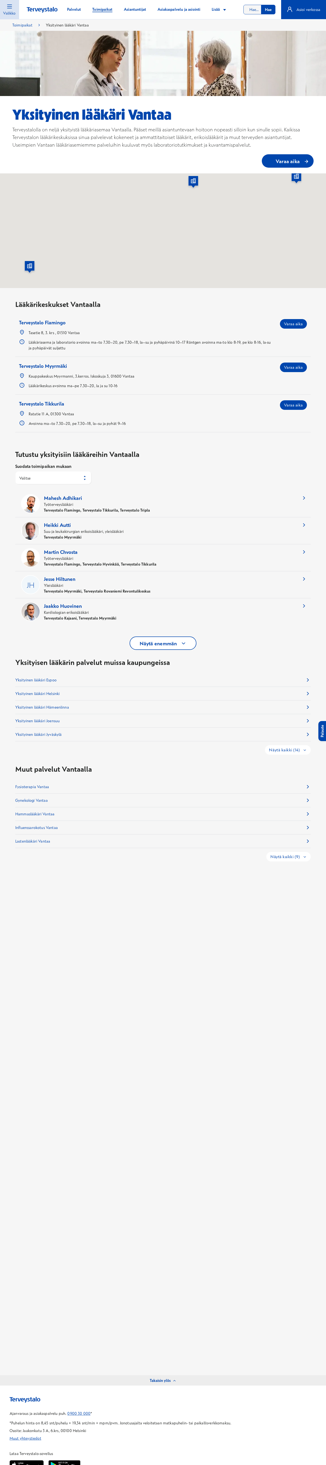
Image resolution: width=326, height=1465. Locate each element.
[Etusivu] (42, 10)
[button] (193, 183)
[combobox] (259, 9)
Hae (268, 9)
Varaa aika (293, 323)
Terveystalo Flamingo (42, 322)
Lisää (216, 9)
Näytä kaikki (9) (285, 856)
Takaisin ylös (160, 1380)
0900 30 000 (78, 1413)
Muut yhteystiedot (25, 1438)
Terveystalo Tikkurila (41, 404)
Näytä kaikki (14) (285, 749)
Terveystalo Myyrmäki (43, 366)
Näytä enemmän (158, 643)
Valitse (25, 478)
